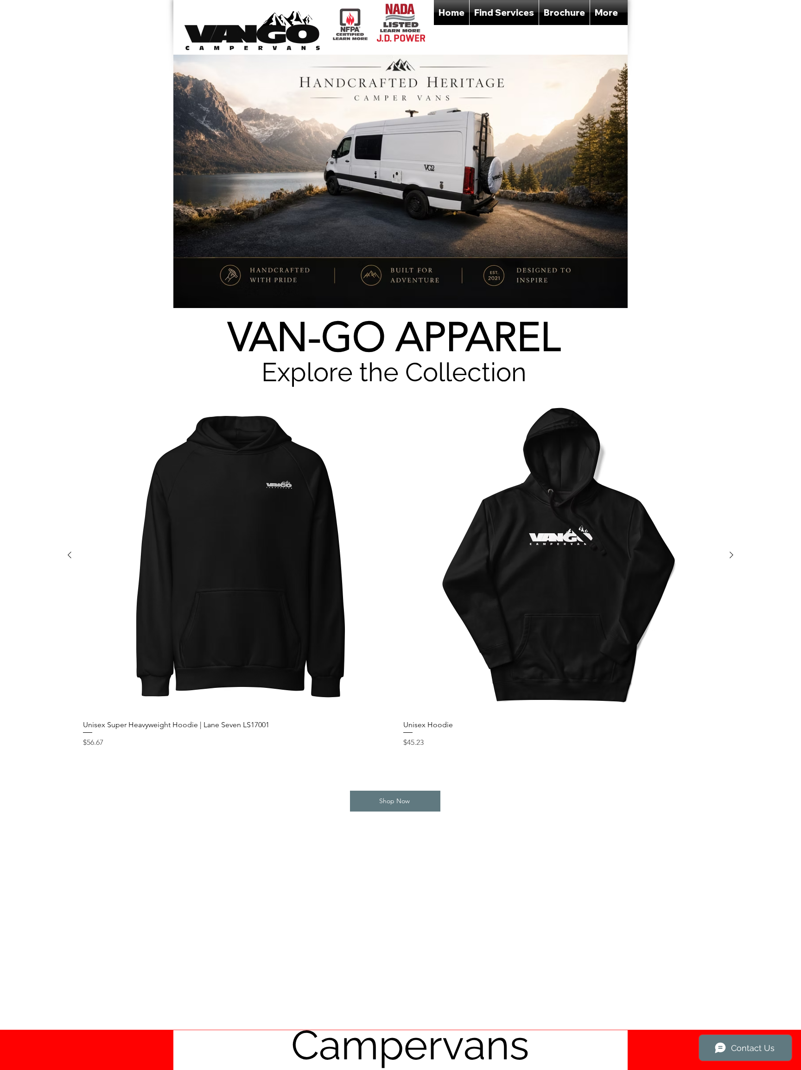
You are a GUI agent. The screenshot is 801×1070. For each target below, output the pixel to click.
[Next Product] (731, 554)
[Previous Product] (69, 554)
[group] (400, 580)
